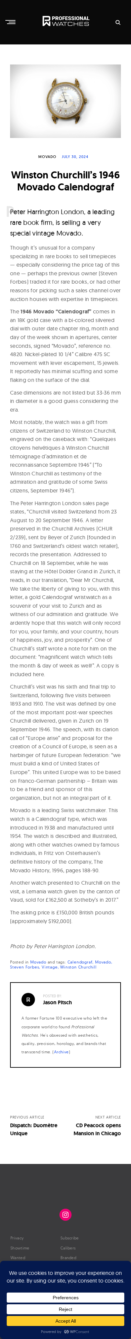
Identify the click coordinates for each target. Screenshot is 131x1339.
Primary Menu (11, 22)
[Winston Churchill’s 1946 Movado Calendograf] (65, 101)
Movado (47, 156)
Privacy (17, 1237)
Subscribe (69, 1237)
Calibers (68, 1247)
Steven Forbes (24, 967)
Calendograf (80, 961)
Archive (61, 1051)
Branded (68, 1257)
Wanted (17, 1257)
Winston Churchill (78, 967)
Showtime (19, 1247)
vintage (50, 967)
